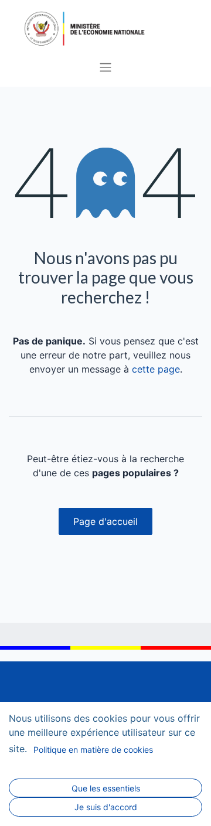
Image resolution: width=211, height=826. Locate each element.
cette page (156, 369)
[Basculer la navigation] (105, 67)
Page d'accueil (105, 521)
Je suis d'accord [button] (105, 807)
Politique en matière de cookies (93, 750)
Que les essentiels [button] (106, 788)
